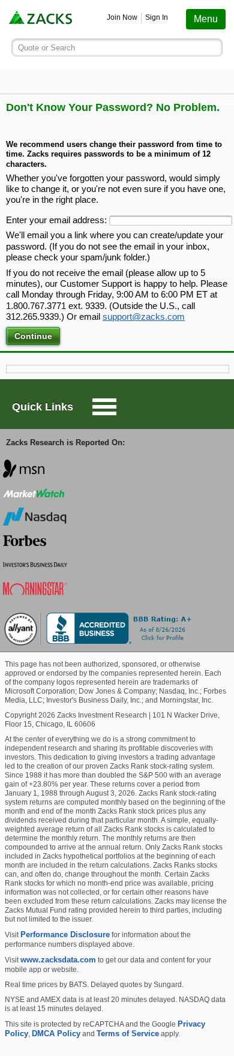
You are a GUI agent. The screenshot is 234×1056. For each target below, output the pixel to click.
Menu (206, 19)
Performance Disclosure (65, 934)
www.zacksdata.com (58, 959)
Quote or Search (46, 47)
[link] (41, 18)
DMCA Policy (56, 1033)
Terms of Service (128, 1033)
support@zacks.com (144, 317)
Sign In (156, 17)
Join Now (122, 17)
